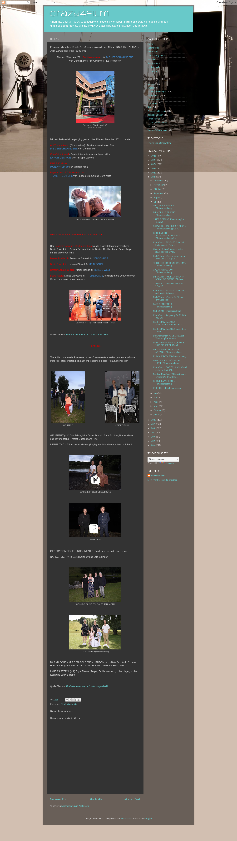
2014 (153, 445)
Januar (157, 414)
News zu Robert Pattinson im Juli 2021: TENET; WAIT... (168, 250)
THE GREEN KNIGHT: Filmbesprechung (163, 206)
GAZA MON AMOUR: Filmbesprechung (163, 271)
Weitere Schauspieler (157, 130)
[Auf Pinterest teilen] (79, 700)
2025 (154, 160)
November (159, 185)
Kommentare (154, 63)
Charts (151, 88)
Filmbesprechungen (157, 91)
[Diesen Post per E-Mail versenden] (67, 700)
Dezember (159, 180)
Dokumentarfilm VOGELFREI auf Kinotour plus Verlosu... (168, 337)
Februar (158, 410)
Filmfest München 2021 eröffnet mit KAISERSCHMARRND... (169, 375)
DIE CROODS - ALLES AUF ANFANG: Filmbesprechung (167, 350)
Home (150, 44)
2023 (154, 168)
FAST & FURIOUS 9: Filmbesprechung (162, 305)
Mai (156, 397)
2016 (153, 437)
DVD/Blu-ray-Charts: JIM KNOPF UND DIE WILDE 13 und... (169, 343)
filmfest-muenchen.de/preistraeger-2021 (87, 334)
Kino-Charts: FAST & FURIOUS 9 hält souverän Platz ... (168, 243)
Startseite (96, 799)
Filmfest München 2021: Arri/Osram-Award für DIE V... (168, 323)
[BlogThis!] (70, 700)
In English (152, 71)
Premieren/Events (156, 111)
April (156, 402)
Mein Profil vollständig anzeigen (162, 480)
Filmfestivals (67, 704)
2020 (154, 420)
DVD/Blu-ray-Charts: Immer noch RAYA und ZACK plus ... (169, 257)
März (156, 406)
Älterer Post (132, 799)
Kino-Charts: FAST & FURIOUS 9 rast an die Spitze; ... (168, 291)
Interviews (152, 103)
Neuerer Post (59, 799)
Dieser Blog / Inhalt (157, 55)
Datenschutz (153, 48)
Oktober (158, 189)
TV (149, 126)
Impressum (153, 51)
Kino (76, 704)
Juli (155, 202)
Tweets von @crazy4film (159, 143)
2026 (154, 156)
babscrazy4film (158, 475)
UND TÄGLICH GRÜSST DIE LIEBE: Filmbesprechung (166, 361)
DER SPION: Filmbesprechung (167, 388)
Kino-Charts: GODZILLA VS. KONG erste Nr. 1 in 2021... (170, 368)
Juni (155, 393)
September (159, 193)
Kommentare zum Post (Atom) (75, 806)
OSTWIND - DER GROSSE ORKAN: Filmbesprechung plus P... (170, 227)
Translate (170, 463)
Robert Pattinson (155, 115)
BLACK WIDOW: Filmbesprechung (169, 356)
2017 (153, 432)
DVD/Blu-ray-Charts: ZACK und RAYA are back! (168, 298)
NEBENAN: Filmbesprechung (167, 311)
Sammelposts (154, 119)
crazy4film (79, 14)
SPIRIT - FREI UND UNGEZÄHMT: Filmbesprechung (169, 264)
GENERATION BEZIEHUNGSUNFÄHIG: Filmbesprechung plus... (166, 235)
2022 (154, 173)
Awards (151, 84)
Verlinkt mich (153, 67)
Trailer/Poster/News (157, 122)
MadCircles (126, 818)
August (157, 197)
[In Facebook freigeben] (76, 700)
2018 (153, 428)
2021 (153, 177)
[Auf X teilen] (73, 700)
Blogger (148, 818)
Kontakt (151, 59)
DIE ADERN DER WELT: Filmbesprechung (164, 213)
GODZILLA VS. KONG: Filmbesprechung (164, 382)
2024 (154, 164)
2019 (153, 424)
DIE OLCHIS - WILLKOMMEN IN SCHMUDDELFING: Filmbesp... (169, 278)
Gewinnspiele (154, 99)
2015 (153, 441)
